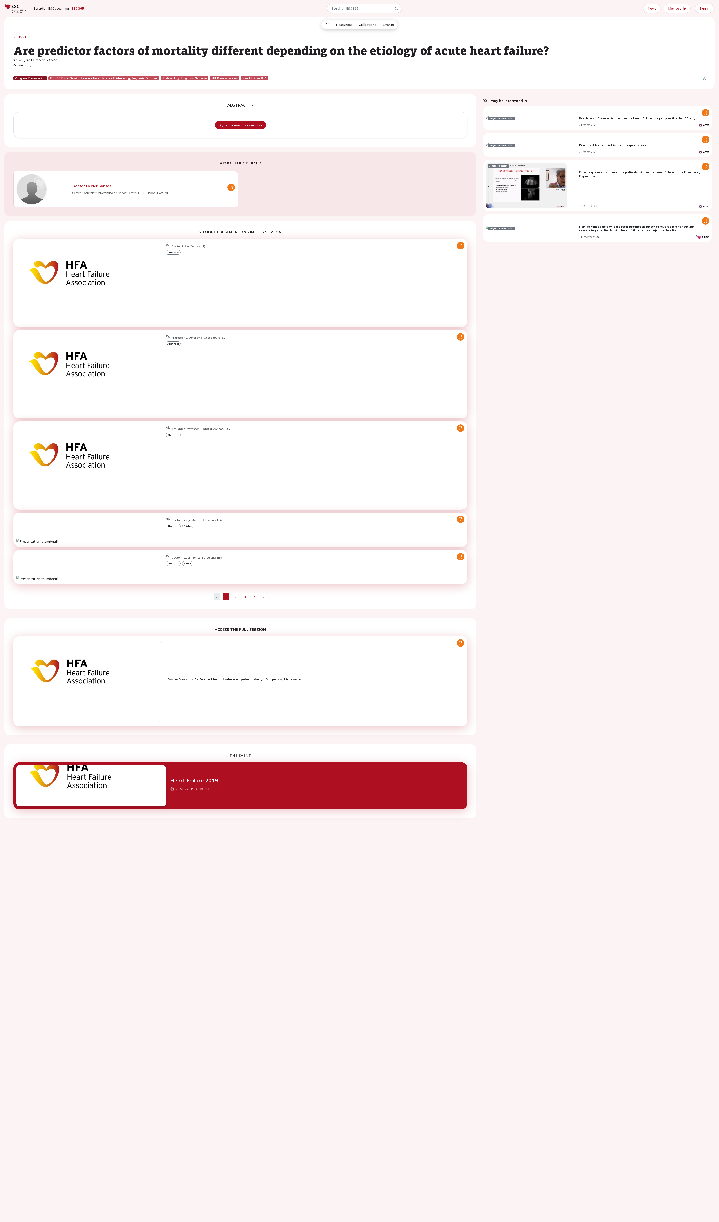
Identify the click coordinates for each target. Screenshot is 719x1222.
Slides (188, 526)
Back (23, 37)
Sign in (704, 8)
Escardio (39, 8)
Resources (344, 24)
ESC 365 (78, 8)
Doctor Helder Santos (91, 185)
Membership (677, 8)
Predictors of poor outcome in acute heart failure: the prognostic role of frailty (637, 118)
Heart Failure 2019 (194, 780)
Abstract (173, 252)
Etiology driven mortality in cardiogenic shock (612, 145)
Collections (367, 24)
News (652, 8)
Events (388, 24)
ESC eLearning (58, 8)
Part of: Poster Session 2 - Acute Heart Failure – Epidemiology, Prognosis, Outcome (103, 78)
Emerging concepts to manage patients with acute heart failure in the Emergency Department (639, 174)
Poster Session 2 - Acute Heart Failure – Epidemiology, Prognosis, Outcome (233, 679)
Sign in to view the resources (240, 125)
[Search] (397, 9)
